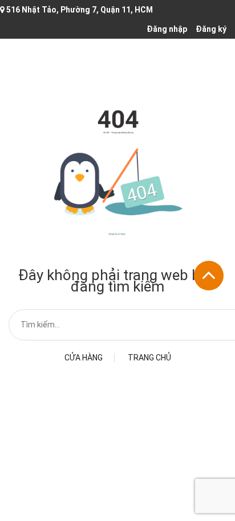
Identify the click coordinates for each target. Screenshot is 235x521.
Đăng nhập (167, 29)
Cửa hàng (83, 357)
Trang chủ (149, 357)
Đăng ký (211, 29)
